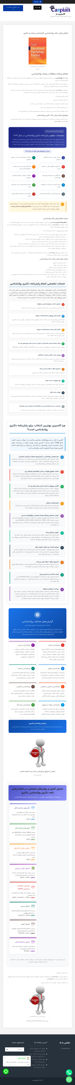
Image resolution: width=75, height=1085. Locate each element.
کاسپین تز (60, 14)
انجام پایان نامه (57, 218)
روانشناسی (59, 78)
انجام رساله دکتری (61, 222)
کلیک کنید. (57, 121)
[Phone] (69, 1072)
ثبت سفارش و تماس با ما (13, 8)
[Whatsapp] (69, 1079)
